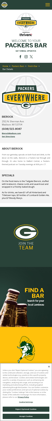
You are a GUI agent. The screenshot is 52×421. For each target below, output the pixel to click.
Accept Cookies (26, 416)
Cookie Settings (26, 402)
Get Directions (11, 136)
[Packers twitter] (32, 56)
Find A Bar (32, 66)
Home (5, 66)
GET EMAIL (26, 51)
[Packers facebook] (20, 56)
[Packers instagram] (26, 56)
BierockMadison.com (14, 133)
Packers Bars (18, 66)
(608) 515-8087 (12, 128)
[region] (26, 392)
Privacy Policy (23, 397)
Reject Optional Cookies (26, 409)
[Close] (49, 366)
